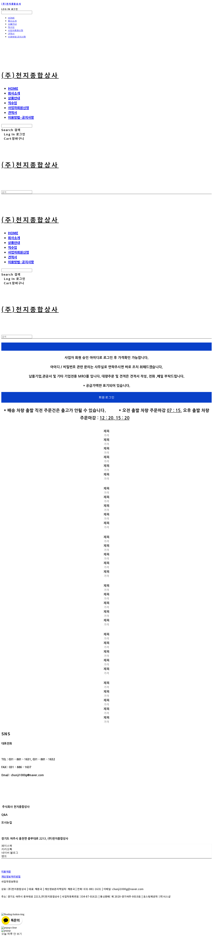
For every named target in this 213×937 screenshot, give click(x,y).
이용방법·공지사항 (17, 36)
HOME (11, 17)
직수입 (11, 27)
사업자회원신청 (15, 30)
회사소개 (12, 20)
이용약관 (6, 871)
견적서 (11, 33)
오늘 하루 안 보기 (11, 933)
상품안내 (12, 23)
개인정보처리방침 (11, 876)
